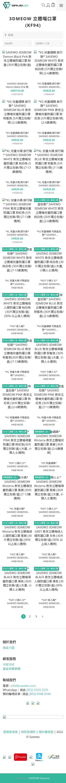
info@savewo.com (23, 686)
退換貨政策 (10, 732)
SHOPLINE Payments (39, 778)
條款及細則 (28, 732)
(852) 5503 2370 (37, 690)
